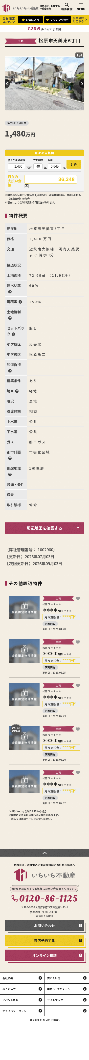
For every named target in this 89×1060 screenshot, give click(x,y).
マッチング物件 (59, 20)
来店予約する (44, 940)
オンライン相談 (44, 955)
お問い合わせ (44, 925)
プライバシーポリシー (15, 1011)
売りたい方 (9, 989)
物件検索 (67, 9)
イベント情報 (10, 1000)
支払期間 (38, 160)
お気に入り (32, 20)
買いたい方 (54, 978)
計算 (74, 164)
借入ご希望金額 (16, 160)
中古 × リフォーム (58, 989)
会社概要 (7, 978)
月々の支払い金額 (15, 181)
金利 (50, 160)
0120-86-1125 (48, 899)
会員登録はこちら (78, 19)
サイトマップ (55, 1000)
